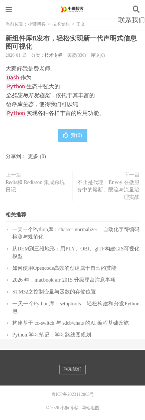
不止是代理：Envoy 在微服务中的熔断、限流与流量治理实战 (108, 190)
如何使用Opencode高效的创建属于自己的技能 (64, 268)
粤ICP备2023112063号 (72, 394)
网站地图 (90, 407)
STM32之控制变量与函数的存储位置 (54, 292)
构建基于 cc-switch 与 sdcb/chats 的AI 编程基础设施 (70, 323)
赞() (76, 135)
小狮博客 (72, 9)
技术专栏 (53, 55)
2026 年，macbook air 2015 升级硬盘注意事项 (64, 280)
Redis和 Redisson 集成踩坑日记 (35, 186)
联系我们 (131, 20)
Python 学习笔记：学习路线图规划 (51, 335)
